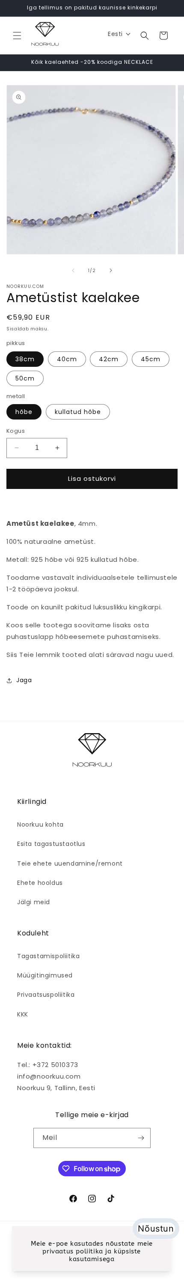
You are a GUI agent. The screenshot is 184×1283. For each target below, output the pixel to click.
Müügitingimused (45, 975)
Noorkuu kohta (40, 824)
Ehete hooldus (40, 882)
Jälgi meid (33, 902)
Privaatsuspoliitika (45, 994)
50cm (25, 378)
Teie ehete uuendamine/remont (70, 863)
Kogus (15, 431)
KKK (22, 1014)
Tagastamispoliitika (48, 956)
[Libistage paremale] (110, 270)
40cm (67, 359)
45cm (150, 359)
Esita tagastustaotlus (51, 843)
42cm (109, 359)
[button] (17, 35)
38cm (25, 359)
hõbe (24, 412)
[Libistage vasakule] (73, 270)
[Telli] (140, 1138)
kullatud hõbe (78, 412)
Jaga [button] (24, 680)
